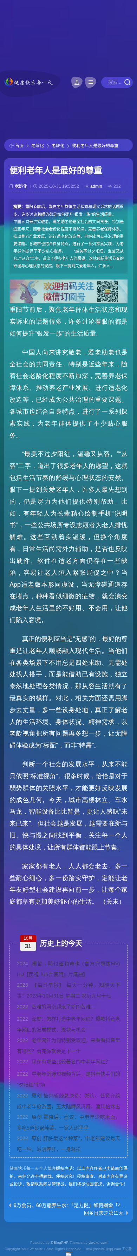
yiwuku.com (98, 1242)
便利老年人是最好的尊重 (95, 145)
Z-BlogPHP (59, 1242)
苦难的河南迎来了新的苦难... (56, 1006)
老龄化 (37, 145)
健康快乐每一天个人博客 (32, 1168)
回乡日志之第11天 (103, 1212)
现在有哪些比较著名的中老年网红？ (63, 1061)
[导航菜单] (90, 82)
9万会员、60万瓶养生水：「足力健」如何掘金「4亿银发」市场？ (70, 1205)
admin (96, 186)
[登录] (77, 82)
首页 (19, 145)
